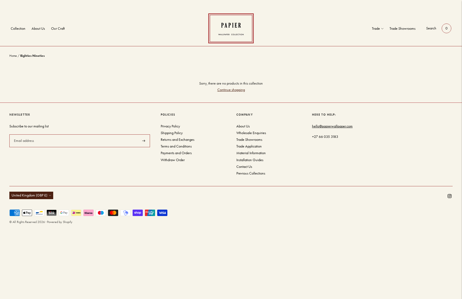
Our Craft (58, 28)
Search (431, 28)
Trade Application (249, 146)
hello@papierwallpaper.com (332, 126)
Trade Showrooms (402, 28)
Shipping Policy (172, 133)
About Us (38, 28)
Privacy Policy (170, 126)
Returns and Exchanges (177, 139)
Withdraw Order (173, 160)
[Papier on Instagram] (450, 197)
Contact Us (244, 166)
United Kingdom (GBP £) (29, 195)
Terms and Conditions (176, 146)
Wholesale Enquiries (251, 133)
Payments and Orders (176, 153)
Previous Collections (250, 173)
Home (13, 56)
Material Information (251, 153)
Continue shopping (231, 90)
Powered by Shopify (59, 222)
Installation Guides (249, 160)
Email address (23, 134)
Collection (18, 28)
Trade (376, 28)
